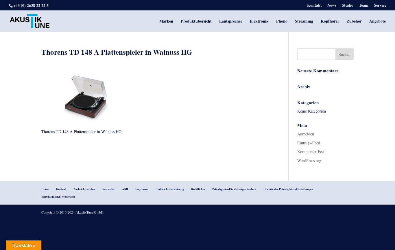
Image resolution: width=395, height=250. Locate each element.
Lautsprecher (230, 21)
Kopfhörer (330, 21)
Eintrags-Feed (308, 143)
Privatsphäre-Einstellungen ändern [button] (234, 189)
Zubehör (354, 21)
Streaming (304, 21)
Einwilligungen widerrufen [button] (58, 196)
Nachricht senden (84, 189)
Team (363, 5)
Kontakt (314, 5)
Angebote (377, 21)
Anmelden (305, 134)
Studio (347, 5)
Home (45, 189)
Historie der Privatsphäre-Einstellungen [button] (288, 189)
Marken (166, 21)
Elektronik (259, 21)
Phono (281, 21)
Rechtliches (198, 189)
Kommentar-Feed (311, 151)
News (331, 5)
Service (380, 5)
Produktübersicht (196, 21)
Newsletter (108, 189)
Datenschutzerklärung (170, 189)
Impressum (142, 189)
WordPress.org (309, 160)
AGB (125, 189)
